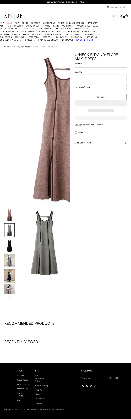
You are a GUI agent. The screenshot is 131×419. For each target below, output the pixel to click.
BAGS (95, 26)
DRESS (25, 23)
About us (20, 375)
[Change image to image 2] (9, 230)
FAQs (37, 394)
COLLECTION (6, 37)
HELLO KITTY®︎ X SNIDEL (68, 31)
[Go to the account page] (119, 15)
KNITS (47, 26)
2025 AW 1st (76, 37)
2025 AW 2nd (62, 37)
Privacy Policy (22, 388)
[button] (101, 103)
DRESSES (18, 26)
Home (6, 47)
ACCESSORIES (83, 26)
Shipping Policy (41, 385)
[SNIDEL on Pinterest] (87, 387)
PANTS (56, 26)
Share (80, 132)
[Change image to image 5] (9, 276)
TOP (17, 23)
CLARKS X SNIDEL (46, 31)
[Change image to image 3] (9, 245)
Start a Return (22, 380)
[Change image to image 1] (9, 215)
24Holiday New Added (21, 47)
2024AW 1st (67, 40)
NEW (2, 23)
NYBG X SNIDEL (7, 31)
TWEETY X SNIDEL (72, 34)
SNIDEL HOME (29, 29)
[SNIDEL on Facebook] (82, 387)
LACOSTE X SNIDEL (26, 31)
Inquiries (38, 403)
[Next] (32, 16)
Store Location (23, 384)
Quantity (78, 72)
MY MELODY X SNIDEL (10, 34)
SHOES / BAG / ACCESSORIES (71, 23)
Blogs (19, 400)
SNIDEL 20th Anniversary (11, 40)
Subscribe (113, 378)
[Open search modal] (114, 15)
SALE (9, 23)
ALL (1, 26)
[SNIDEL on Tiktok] (95, 387)
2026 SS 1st (48, 37)
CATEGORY (93, 23)
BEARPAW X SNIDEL (93, 34)
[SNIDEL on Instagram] (91, 387)
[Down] (9, 296)
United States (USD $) (117, 7)
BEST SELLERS (45, 29)
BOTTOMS (35, 23)
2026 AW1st (20, 37)
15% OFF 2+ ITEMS (84, 40)
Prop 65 (38, 390)
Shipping (78, 125)
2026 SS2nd (34, 37)
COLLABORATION (63, 29)
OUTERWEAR (49, 23)
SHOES (3, 29)
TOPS (8, 26)
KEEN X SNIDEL (89, 31)
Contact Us (40, 398)
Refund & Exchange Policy (39, 378)
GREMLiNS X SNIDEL (32, 34)
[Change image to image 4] (9, 260)
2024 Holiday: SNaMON (48, 40)
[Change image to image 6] (9, 291)
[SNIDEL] (15, 16)
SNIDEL (20, 410)
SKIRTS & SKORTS (34, 26)
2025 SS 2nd (91, 37)
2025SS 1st (30, 40)
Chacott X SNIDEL (82, 29)
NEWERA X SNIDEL (53, 34)
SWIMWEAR (14, 29)
